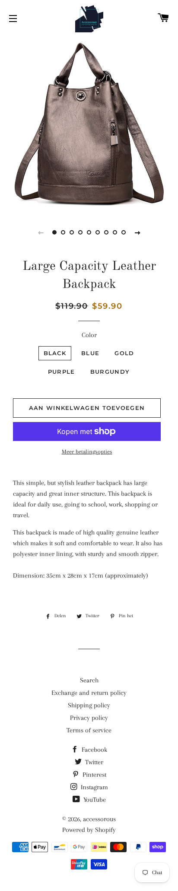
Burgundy (110, 371)
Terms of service (89, 730)
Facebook (93, 749)
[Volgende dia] (137, 232)
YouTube (94, 799)
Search (89, 680)
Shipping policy (89, 705)
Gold (124, 353)
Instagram (93, 787)
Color (89, 335)
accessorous (99, 819)
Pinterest (93, 774)
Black (55, 353)
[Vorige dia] (40, 232)
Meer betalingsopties (87, 451)
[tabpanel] (89, 123)
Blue (90, 353)
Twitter (93, 762)
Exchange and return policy (89, 693)
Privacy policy (89, 718)
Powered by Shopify (89, 830)
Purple (61, 371)
